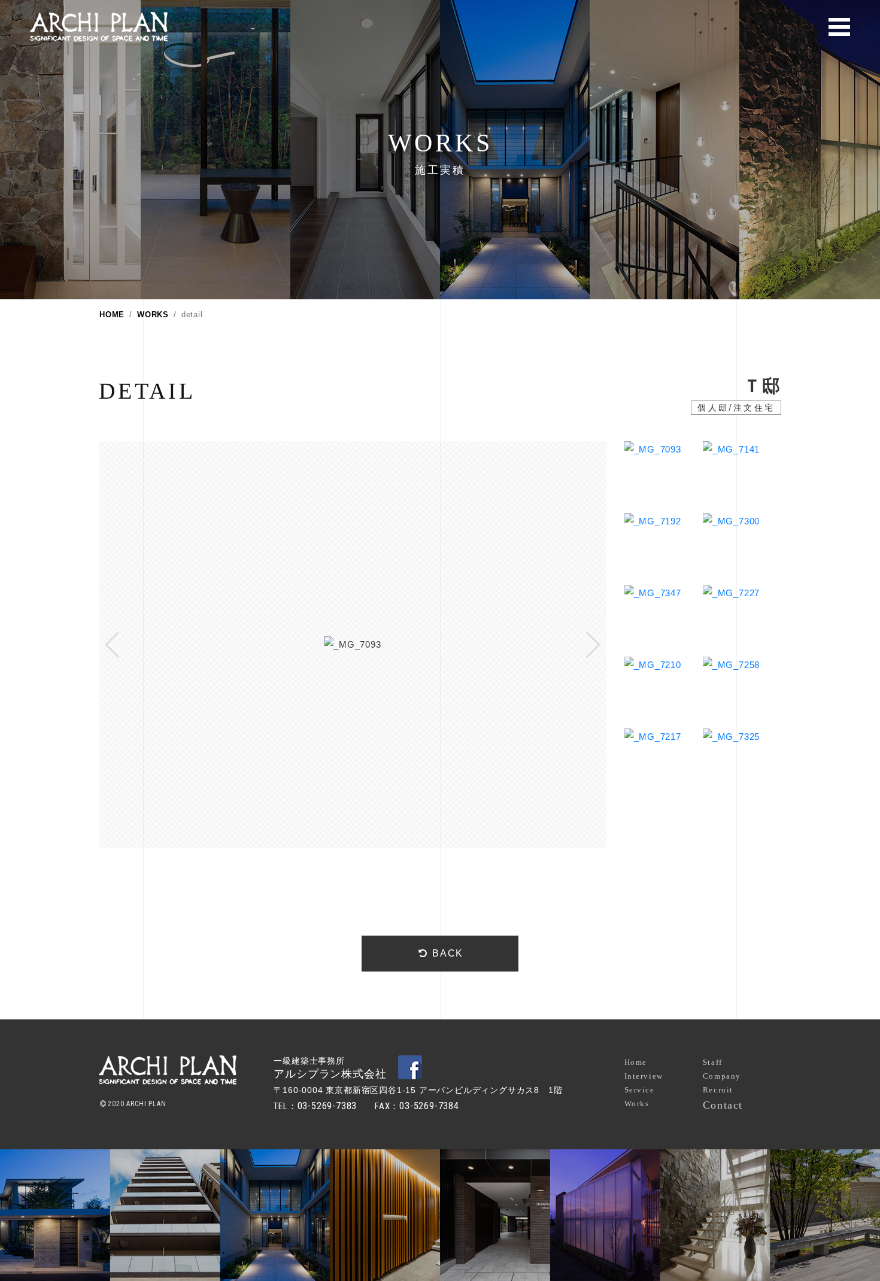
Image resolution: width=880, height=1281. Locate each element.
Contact (723, 1105)
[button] (113, 645)
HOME (112, 314)
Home (635, 1062)
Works (637, 1103)
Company (722, 1076)
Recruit (718, 1090)
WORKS (153, 314)
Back (446, 953)
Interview (643, 1076)
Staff (713, 1062)
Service (639, 1090)
